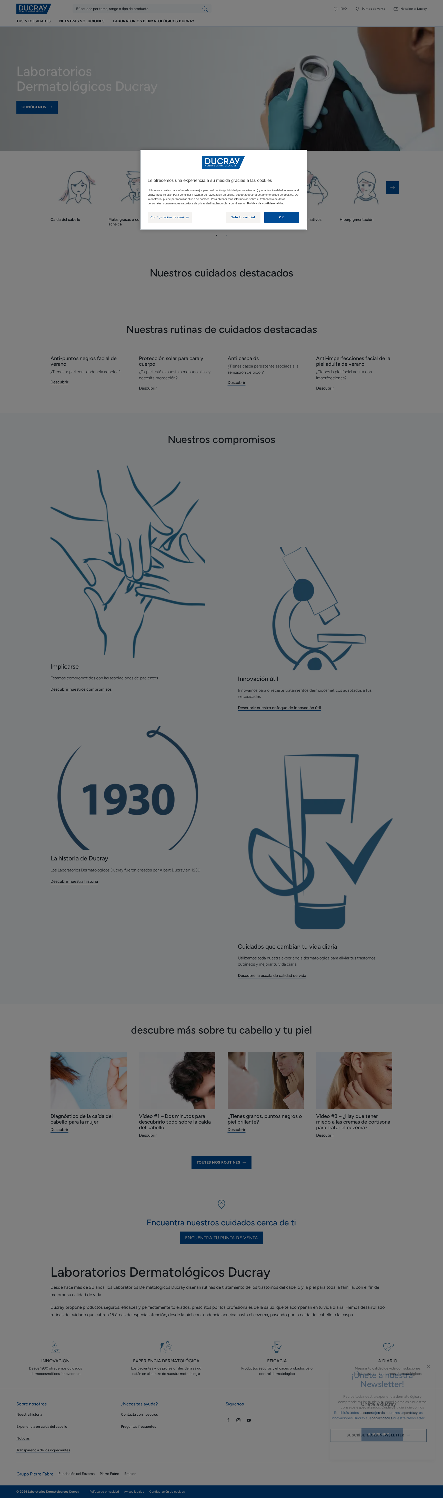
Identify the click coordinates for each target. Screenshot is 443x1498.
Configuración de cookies (169, 217)
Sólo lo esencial (243, 217)
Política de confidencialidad (266, 203)
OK (281, 217)
